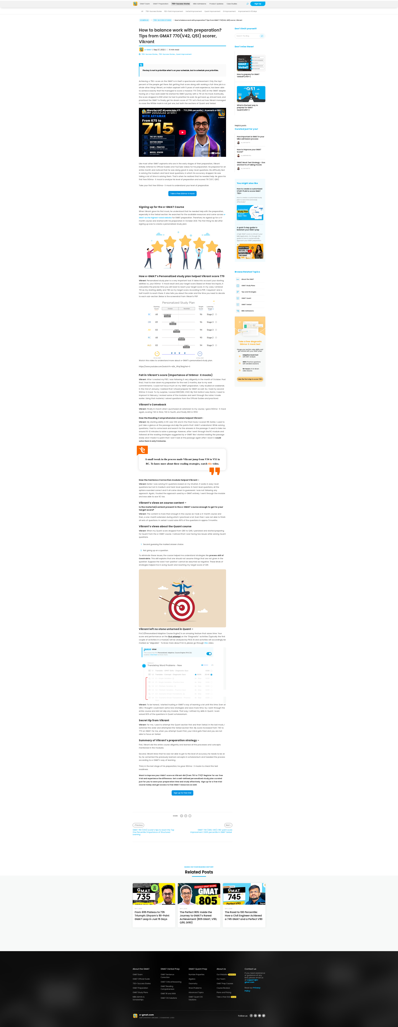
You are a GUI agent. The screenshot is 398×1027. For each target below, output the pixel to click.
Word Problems (195, 988)
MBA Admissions (199, 4)
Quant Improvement (212, 11)
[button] (182, 193)
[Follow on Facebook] (251, 1015)
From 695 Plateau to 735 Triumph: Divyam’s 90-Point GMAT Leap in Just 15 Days (152, 915)
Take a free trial (223, 997)
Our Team (221, 979)
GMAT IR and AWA (168, 993)
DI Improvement (229, 11)
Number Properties (196, 974)
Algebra (192, 979)
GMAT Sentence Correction (167, 976)
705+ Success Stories (181, 4)
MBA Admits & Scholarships (138, 998)
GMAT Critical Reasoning (171, 982)
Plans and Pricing (224, 992)
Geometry (193, 983)
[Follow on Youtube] (259, 1015)
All (142, 11)
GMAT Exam (145, 4)
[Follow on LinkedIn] (255, 1015)
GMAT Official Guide (141, 979)
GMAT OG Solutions (169, 998)
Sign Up (257, 3)
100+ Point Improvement (173, 11)
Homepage (144, 20)
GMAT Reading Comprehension (167, 987)
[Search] (261, 36)
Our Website (222, 974)
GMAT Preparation (160, 4)
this (206, 643)
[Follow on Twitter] (263, 1015)
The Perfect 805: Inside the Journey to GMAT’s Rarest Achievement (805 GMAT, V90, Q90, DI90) (198, 917)
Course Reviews (223, 988)
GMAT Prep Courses (225, 983)
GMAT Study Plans (140, 992)
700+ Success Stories (162, 20)
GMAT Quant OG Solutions (196, 998)
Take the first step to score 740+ (250, 379)
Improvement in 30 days (247, 11)
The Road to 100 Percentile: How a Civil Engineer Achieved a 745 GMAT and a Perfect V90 (243, 915)
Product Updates (216, 4)
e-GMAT (148, 49)
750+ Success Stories (154, 11)
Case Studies (232, 4)
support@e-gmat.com (252, 981)
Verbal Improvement (194, 11)
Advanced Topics (196, 992)
